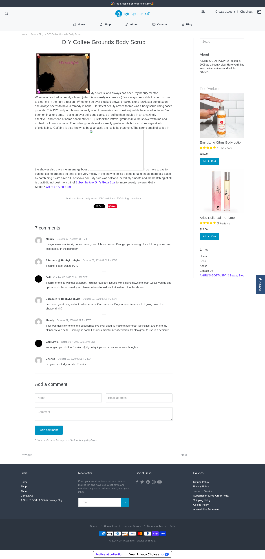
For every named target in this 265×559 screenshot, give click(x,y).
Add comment (49, 430)
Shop (203, 261)
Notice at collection (109, 554)
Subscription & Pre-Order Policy (211, 495)
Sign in (205, 11)
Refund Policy (201, 481)
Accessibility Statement (206, 509)
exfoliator (136, 198)
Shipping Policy (202, 500)
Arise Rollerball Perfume (217, 218)
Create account (225, 11)
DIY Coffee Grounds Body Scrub (64, 34)
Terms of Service (202, 491)
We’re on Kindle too (58, 186)
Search (94, 526)
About (203, 265)
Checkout (246, 11)
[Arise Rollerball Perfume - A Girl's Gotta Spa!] (222, 191)
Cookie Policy (201, 504)
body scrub (91, 198)
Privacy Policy (201, 486)
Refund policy (155, 526)
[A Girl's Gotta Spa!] (132, 13)
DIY (101, 198)
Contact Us (206, 270)
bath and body (74, 198)
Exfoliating (123, 198)
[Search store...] (7, 14)
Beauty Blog (36, 34)
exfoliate (110, 198)
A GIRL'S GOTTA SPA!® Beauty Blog (222, 275)
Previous (26, 454)
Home (24, 34)
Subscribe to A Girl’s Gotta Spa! (96, 182)
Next (184, 454)
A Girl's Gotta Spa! (125, 541)
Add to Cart (209, 161)
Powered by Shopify (145, 541)
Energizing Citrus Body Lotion (221, 142)
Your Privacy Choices (144, 554)
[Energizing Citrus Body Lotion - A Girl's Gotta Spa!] (222, 115)
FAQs (172, 526)
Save (113, 206)
